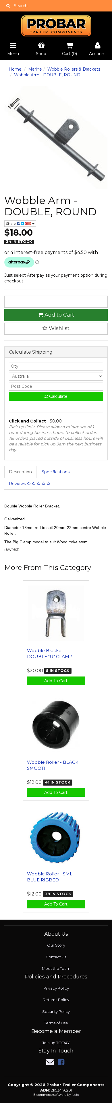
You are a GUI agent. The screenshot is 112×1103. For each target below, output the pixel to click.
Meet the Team (56, 968)
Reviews (18, 483)
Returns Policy (56, 999)
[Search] (8, 5)
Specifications (55, 471)
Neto (75, 1095)
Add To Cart (55, 680)
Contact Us (56, 957)
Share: (11, 223)
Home (15, 69)
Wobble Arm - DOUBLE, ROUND (47, 74)
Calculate (57, 396)
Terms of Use (56, 1023)
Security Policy (56, 1011)
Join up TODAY (56, 1042)
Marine (35, 69)
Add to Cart (58, 315)
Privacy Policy (56, 988)
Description (20, 471)
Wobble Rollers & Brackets (73, 69)
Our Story (56, 945)
